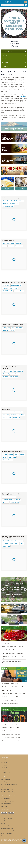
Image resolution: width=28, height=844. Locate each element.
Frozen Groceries (18, 371)
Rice (9, 327)
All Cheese (9, 371)
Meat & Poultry (6, 374)
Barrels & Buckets (14, 502)
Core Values (4, 767)
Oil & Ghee (5, 330)
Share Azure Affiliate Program (9, 792)
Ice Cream (5, 376)
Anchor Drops (4, 806)
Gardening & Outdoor (8, 540)
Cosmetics (5, 288)
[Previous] (2, 23)
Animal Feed (6, 497)
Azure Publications (6, 816)
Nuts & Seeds (19, 327)
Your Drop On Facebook (7, 801)
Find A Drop (4, 782)
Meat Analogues (14, 376)
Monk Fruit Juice (14, 203)
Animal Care (17, 499)
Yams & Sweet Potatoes (8, 243)
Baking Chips (21, 414)
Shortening (13, 414)
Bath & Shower (13, 288)
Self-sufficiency (19, 540)
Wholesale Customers (7, 789)
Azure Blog (4, 821)
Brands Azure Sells (6, 826)
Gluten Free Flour (18, 412)
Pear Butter (5, 203)
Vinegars (12, 330)
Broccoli (5, 246)
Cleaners (10, 454)
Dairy (4, 371)
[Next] (25, 23)
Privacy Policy (17, 841)
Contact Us (4, 760)
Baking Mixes (16, 417)
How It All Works (5, 779)
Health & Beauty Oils (8, 291)
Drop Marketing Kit (6, 803)
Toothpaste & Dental (16, 285)
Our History (4, 765)
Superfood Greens (19, 291)
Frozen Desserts (16, 374)
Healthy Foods (6, 546)
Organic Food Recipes (7, 828)
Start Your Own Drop (6, 798)
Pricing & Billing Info (6, 833)
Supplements (6, 285)
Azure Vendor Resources (7, 818)
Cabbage (18, 243)
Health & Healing (14, 543)
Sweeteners (6, 414)
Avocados (11, 246)
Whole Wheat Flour (7, 412)
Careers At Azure (5, 772)
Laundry (5, 457)
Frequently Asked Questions (8, 831)
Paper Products (12, 457)
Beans (4, 327)
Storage (16, 454)
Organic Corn (6, 200)
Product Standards (6, 770)
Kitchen (5, 454)
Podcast (3, 823)
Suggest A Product (6, 787)
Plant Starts (5, 502)
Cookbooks (5, 543)
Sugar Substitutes (7, 417)
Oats (13, 327)
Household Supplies (7, 460)
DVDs (21, 543)
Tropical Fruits (18, 246)
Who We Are (4, 762)
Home (2, 836)
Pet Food (13, 497)
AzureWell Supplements (17, 200)
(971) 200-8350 (13, 840)
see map (23, 96)
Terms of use (11, 841)
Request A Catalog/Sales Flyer (9, 784)
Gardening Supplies (7, 499)
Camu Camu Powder (8, 206)
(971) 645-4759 (4, 841)
